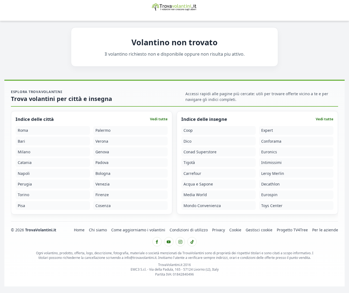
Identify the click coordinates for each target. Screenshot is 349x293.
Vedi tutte (159, 119)
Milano (24, 151)
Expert (267, 130)
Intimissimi (271, 162)
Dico (187, 141)
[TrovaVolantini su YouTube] (168, 241)
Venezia (102, 184)
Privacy (218, 229)
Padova (102, 162)
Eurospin (269, 195)
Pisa (21, 205)
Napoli (24, 173)
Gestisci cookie (259, 229)
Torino (23, 195)
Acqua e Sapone (198, 184)
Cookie (235, 229)
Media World (195, 195)
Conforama (271, 141)
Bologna (102, 173)
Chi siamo (98, 229)
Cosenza (103, 205)
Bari (21, 141)
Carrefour (192, 173)
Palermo (102, 130)
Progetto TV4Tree (292, 229)
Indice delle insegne (204, 119)
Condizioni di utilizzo (189, 229)
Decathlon (270, 184)
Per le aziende (325, 229)
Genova (102, 151)
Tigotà (189, 162)
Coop (188, 130)
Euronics (269, 151)
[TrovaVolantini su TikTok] (192, 241)
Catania (25, 162)
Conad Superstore (199, 151)
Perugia (25, 184)
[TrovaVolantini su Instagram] (180, 241)
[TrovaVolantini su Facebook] (157, 241)
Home (79, 229)
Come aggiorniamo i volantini (138, 229)
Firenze (102, 195)
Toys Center (271, 205)
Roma (23, 130)
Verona (101, 141)
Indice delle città (35, 119)
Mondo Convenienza (202, 205)
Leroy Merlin (272, 173)
